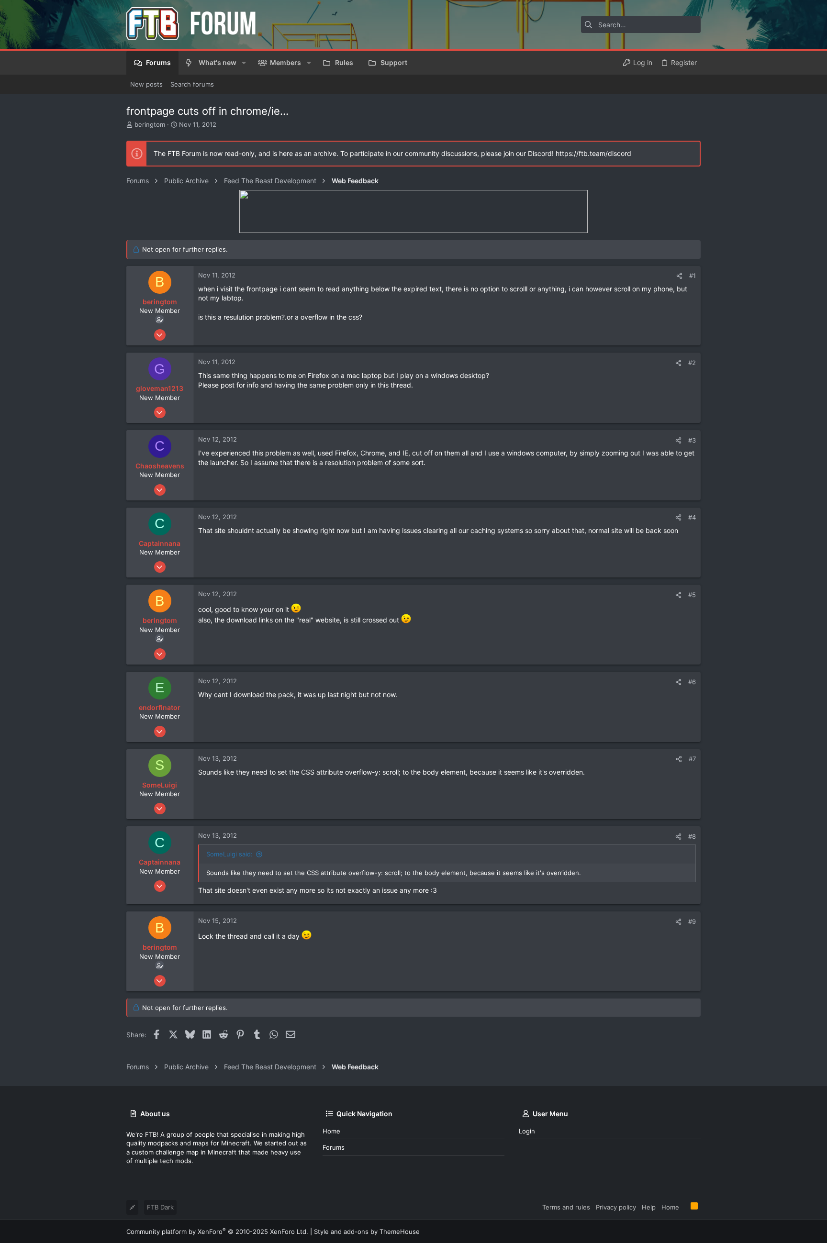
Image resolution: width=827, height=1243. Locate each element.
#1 (692, 275)
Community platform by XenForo (217, 1231)
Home (331, 1131)
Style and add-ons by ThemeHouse (367, 1231)
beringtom (149, 124)
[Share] (679, 275)
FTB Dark (160, 1207)
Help (649, 1207)
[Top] (685, 1207)
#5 (692, 595)
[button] (243, 63)
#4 (692, 517)
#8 (692, 836)
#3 (692, 440)
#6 (692, 682)
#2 (692, 362)
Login (527, 1131)
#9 (692, 921)
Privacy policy (616, 1207)
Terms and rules (566, 1207)
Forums (334, 1147)
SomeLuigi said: (229, 854)
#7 (692, 759)
